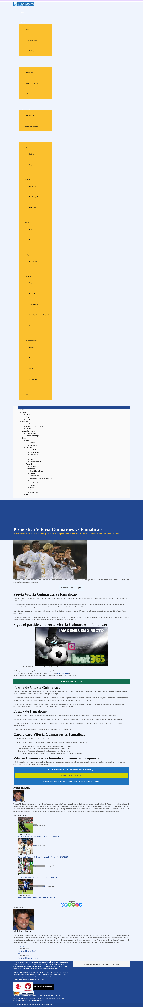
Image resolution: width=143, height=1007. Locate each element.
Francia (27, 222)
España (23, 23)
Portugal (27, 255)
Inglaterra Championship (33, 83)
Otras (22, 141)
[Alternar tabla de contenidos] (79, 588)
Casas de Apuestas (31, 340)
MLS (30, 325)
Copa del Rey (29, 51)
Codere (31, 368)
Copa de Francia (34, 240)
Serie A (31, 154)
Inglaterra (24, 66)
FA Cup (27, 94)
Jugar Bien (105, 964)
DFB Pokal (32, 208)
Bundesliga (33, 186)
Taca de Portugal (39, 886)
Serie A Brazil (33, 304)
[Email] (73, 905)
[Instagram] (77, 905)
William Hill (33, 379)
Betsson (31, 358)
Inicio (23, 12)
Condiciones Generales (92, 964)
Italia (26, 147)
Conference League (31, 126)
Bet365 (31, 347)
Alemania (28, 179)
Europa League (30, 115)
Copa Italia (32, 165)
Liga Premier (29, 72)
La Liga (27, 29)
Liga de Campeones (27, 109)
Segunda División (31, 40)
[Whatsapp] (70, 905)
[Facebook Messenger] (80, 905)
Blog (26, 394)
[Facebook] (62, 905)
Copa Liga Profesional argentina (39, 315)
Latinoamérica (29, 276)
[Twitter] (66, 905)
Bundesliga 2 (33, 197)
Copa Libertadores (35, 283)
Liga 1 (31, 229)
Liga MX (32, 293)
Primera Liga (33, 261)
